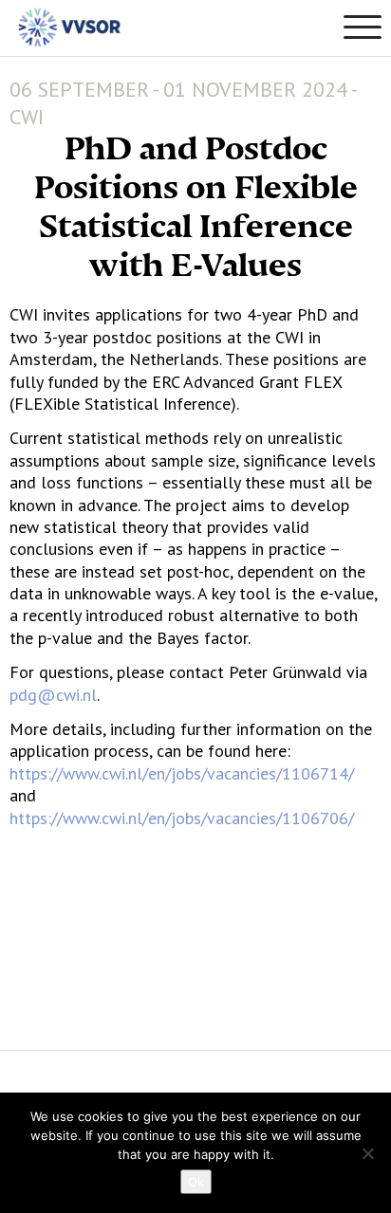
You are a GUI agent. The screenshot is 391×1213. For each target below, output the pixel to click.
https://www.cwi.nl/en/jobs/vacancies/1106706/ (181, 818)
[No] (367, 1153)
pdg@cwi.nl (53, 695)
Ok (196, 1181)
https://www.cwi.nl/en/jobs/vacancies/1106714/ (181, 773)
